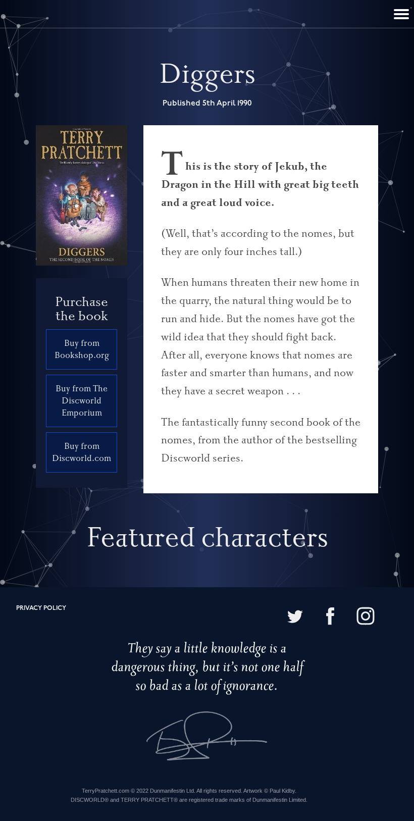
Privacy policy (41, 608)
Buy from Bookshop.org (82, 349)
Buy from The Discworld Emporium (82, 401)
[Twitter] (294, 617)
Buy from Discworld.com (81, 452)
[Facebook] (330, 617)
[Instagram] (365, 617)
